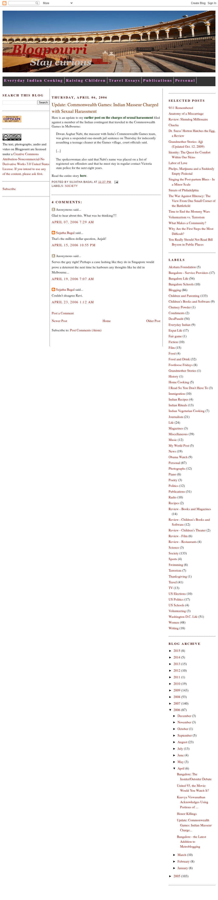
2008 (177, 697)
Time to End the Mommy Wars (189, 211)
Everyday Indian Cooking (33, 80)
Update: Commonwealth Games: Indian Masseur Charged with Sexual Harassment (105, 107)
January (183, 868)
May (181, 762)
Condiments (177, 313)
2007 (177, 703)
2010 (177, 683)
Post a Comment (63, 313)
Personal (185, 80)
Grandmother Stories (182, 370)
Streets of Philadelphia (184, 190)
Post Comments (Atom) (85, 330)
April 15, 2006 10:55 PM (74, 245)
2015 (177, 650)
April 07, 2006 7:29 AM (73, 222)
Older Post (153, 321)
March (182, 855)
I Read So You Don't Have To (188, 388)
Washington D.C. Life (183, 616)
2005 (177, 876)
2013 (177, 664)
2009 (177, 690)
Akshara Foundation (182, 267)
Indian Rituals (178, 405)
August (183, 742)
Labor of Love (178, 163)
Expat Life (175, 330)
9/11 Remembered (181, 108)
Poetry (173, 480)
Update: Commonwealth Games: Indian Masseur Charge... (194, 825)
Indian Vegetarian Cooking (187, 411)
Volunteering (177, 611)
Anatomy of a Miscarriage (186, 113)
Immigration (177, 393)
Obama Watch (178, 457)
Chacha (174, 125)
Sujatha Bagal (65, 232)
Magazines (176, 428)
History (173, 376)
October (183, 729)
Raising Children (86, 80)
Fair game (175, 336)
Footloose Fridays (181, 365)
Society (71, 186)
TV (171, 588)
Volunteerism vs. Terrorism (187, 217)
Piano (172, 474)
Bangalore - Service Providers (188, 272)
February (184, 861)
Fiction (173, 342)
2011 (177, 677)
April (181, 768)
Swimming (176, 564)
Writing (174, 628)
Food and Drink (179, 359)
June (181, 755)
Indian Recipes (178, 399)
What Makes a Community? (187, 223)
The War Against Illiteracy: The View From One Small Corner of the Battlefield (192, 201)
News (172, 451)
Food (172, 353)
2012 (177, 670)
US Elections (177, 593)
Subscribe (9, 189)
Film (172, 347)
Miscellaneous (178, 434)
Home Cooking (179, 382)
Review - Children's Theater (187, 530)
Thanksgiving (178, 576)
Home (107, 321)
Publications (157, 80)
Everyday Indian (180, 324)
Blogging (175, 290)
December (185, 716)
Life (171, 422)
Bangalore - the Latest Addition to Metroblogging (191, 841)
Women (174, 622)
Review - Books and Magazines (190, 509)
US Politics (176, 599)
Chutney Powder (180, 307)
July (181, 748)
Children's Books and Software (189, 301)
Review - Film (178, 536)
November (185, 722)
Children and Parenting (184, 295)
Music (173, 440)
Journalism (176, 417)
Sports (173, 559)
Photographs (177, 468)
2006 (177, 710)
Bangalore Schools (181, 284)
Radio (172, 497)
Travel (173, 582)
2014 (177, 657)
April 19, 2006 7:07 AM (73, 279)
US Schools (176, 605)
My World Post (179, 445)
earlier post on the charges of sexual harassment (118, 117)
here (83, 175)
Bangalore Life (178, 278)
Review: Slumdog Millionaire (188, 119)
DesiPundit (176, 318)
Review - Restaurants (183, 541)
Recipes (174, 503)
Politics (173, 486)
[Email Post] (115, 181)
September (185, 735)
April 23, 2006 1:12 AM (73, 302)
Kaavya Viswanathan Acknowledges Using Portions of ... (192, 802)
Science (174, 547)
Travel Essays (124, 80)
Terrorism (175, 570)
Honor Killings (187, 813)
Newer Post (59, 321)
